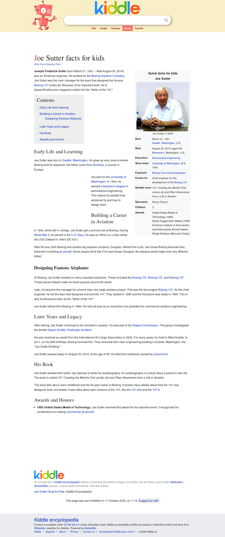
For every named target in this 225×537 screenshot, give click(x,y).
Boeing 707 (139, 277)
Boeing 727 (155, 277)
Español (139, 28)
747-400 (136, 390)
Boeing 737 (176, 277)
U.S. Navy (77, 235)
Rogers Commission (145, 325)
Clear (159, 20)
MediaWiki (90, 528)
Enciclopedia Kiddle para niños (116, 531)
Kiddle (37, 531)
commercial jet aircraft (80, 412)
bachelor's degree (114, 186)
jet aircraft (65, 251)
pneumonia (160, 354)
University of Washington (166, 163)
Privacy (74, 531)
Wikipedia (39, 528)
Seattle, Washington (163, 143)
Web (94, 28)
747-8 (156, 390)
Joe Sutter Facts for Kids (49, 491)
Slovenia (98, 165)
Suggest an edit (148, 500)
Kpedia (127, 28)
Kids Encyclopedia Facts (47, 64)
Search (166, 20)
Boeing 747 (180, 182)
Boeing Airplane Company (107, 76)
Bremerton (158, 152)
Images (103, 28)
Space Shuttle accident (69, 330)
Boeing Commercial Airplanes (168, 172)
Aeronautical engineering (166, 158)
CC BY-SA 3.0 (71, 524)
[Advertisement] (112, 42)
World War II (41, 235)
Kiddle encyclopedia (67, 482)
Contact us (89, 531)
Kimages (115, 28)
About (62, 531)
